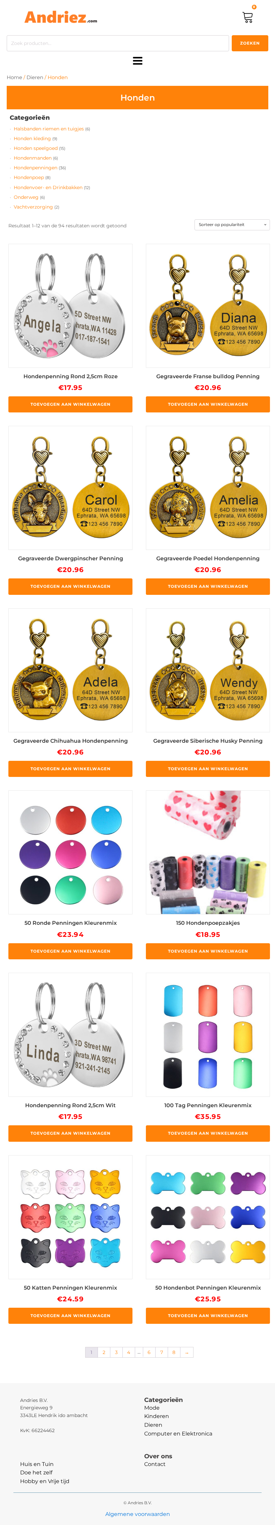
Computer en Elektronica (178, 1433)
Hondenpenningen (35, 168)
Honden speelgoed (36, 148)
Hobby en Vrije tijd (44, 1481)
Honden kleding (32, 138)
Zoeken (250, 43)
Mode (152, 1408)
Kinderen (156, 1416)
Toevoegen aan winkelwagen (71, 404)
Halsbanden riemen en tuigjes (49, 129)
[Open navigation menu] (137, 61)
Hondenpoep (29, 177)
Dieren (34, 77)
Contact (155, 1464)
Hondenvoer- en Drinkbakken (48, 187)
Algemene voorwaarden (137, 1514)
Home (14, 77)
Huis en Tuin (37, 1464)
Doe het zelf (36, 1472)
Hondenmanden (33, 158)
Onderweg (26, 197)
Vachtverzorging (33, 207)
